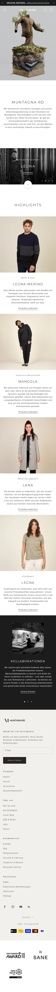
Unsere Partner (28, 692)
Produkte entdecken (28, 308)
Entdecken (28, 173)
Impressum (8, 891)
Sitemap (7, 896)
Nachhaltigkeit (10, 810)
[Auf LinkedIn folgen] (28, 906)
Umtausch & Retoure (13, 862)
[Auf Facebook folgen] (4, 906)
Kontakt (7, 844)
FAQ (5, 849)
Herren (6, 781)
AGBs (6, 882)
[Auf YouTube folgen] (20, 906)
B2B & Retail (9, 820)
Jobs (5, 824)
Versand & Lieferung (13, 858)
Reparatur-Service (12, 867)
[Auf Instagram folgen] (12, 906)
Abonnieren (15, 760)
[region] (28, 166)
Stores (6, 829)
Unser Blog (8, 815)
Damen (6, 777)
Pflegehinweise (10, 853)
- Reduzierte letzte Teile (28, 3)
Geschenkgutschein (12, 791)
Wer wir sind (9, 806)
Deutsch (26, 917)
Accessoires (9, 786)
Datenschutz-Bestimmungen (17, 887)
